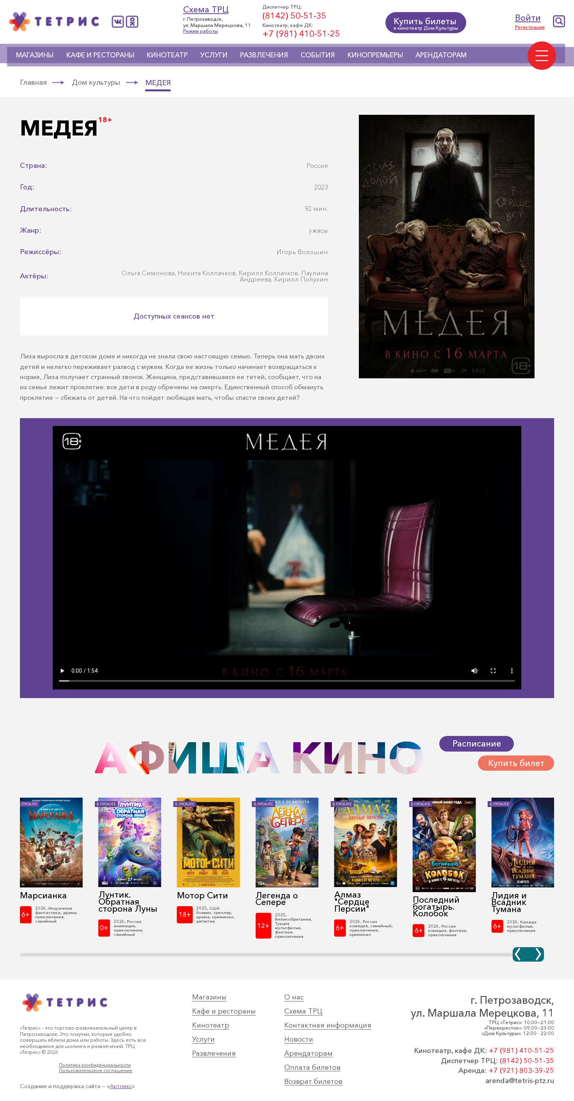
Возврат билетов (313, 1081)
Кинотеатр (167, 55)
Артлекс (121, 1086)
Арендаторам (441, 55)
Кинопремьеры (375, 55)
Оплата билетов (312, 1067)
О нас (294, 997)
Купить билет (516, 763)
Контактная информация (327, 1025)
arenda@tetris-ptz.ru (519, 1080)
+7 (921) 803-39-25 (521, 1070)
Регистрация (530, 27)
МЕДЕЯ (158, 83)
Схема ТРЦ (206, 9)
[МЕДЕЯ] (447, 377)
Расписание (477, 743)
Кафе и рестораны (100, 55)
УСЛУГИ (214, 55)
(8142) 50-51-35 (294, 16)
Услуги (203, 1039)
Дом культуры (96, 82)
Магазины (34, 55)
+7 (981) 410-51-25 (301, 34)
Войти (528, 17)
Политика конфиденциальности (95, 1065)
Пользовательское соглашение (95, 1070)
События (318, 55)
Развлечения (264, 55)
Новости (298, 1039)
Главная (33, 82)
